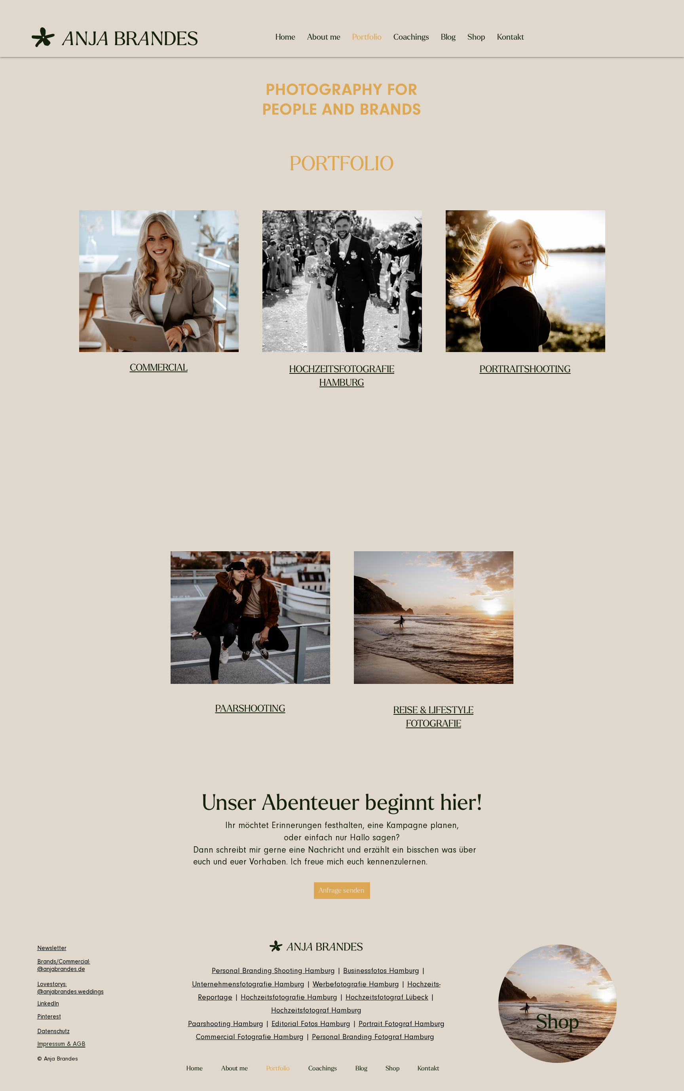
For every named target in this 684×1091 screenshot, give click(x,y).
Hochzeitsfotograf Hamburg (316, 1011)
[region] (557, 1004)
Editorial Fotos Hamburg (311, 1024)
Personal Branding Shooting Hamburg (273, 971)
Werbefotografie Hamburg (356, 985)
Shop (557, 1022)
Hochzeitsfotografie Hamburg (289, 998)
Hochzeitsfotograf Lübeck (387, 998)
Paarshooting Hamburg (225, 1024)
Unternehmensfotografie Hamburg (248, 985)
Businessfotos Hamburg (381, 971)
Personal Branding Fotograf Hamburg (373, 1037)
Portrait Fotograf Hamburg (402, 1024)
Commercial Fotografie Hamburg (250, 1037)
